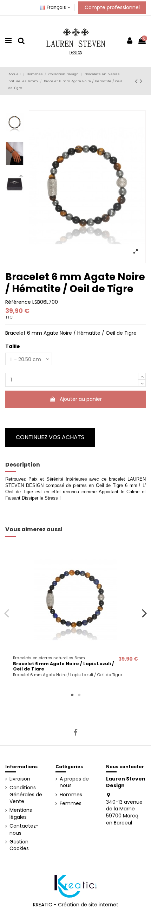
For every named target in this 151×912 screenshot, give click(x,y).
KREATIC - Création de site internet (75, 904)
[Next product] (141, 81)
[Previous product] (137, 81)
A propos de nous (74, 782)
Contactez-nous (24, 829)
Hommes (71, 794)
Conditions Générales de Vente (25, 794)
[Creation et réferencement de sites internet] (75, 885)
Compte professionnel (112, 7)
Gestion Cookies (19, 845)
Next (144, 613)
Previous (7, 613)
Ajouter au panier (81, 399)
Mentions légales (20, 814)
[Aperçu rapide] (75, 650)
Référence (18, 302)
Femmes (70, 803)
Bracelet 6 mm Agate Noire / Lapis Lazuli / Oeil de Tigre (63, 666)
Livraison (19, 779)
